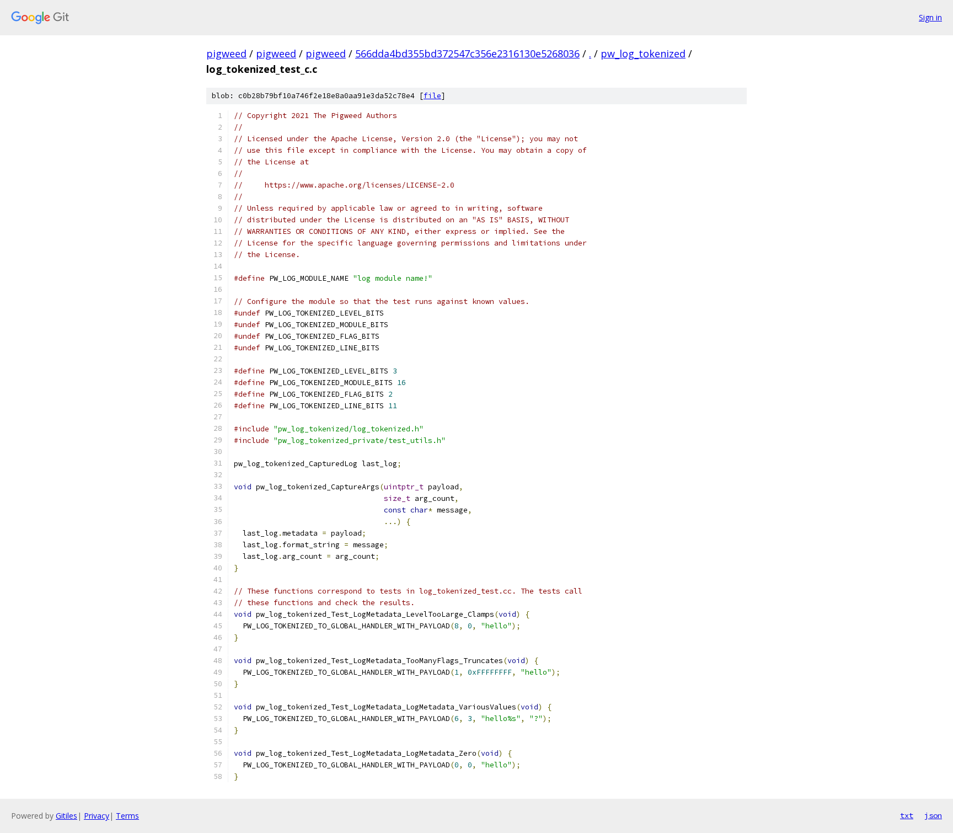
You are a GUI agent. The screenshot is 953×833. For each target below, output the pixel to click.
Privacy (96, 815)
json (933, 815)
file (432, 95)
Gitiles (66, 815)
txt (906, 815)
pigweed (226, 53)
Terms (127, 815)
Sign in (930, 17)
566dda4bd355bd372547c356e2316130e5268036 (467, 53)
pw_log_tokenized (643, 53)
